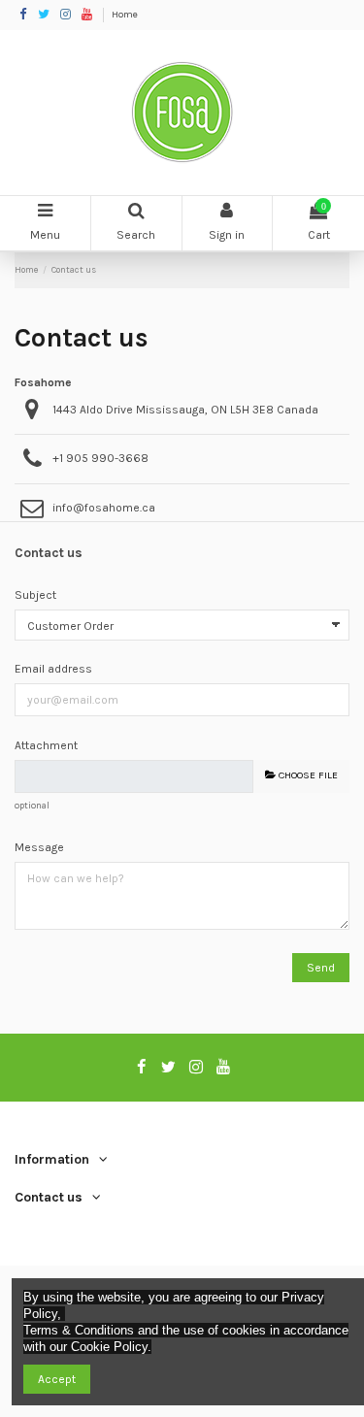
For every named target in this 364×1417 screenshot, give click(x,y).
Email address (53, 669)
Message (39, 847)
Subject (35, 595)
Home (125, 14)
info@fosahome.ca (103, 507)
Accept (57, 1379)
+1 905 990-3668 (100, 458)
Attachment (46, 745)
